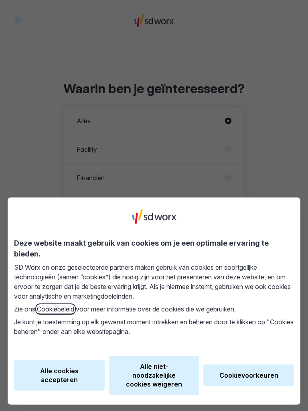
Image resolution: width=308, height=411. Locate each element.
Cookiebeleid (55, 309)
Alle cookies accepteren (59, 375)
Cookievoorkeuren (248, 375)
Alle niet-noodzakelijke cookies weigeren (154, 375)
